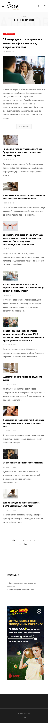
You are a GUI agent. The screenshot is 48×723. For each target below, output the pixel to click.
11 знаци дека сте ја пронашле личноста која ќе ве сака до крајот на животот (22, 43)
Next (25, 544)
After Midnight (9, 34)
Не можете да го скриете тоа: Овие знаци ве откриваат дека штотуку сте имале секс (23, 423)
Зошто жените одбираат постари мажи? (23, 462)
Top (24, 718)
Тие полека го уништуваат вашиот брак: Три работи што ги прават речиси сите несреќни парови (22, 152)
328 (20, 544)
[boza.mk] (13, 6)
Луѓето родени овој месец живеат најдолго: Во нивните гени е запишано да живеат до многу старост (23, 287)
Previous (13, 540)
